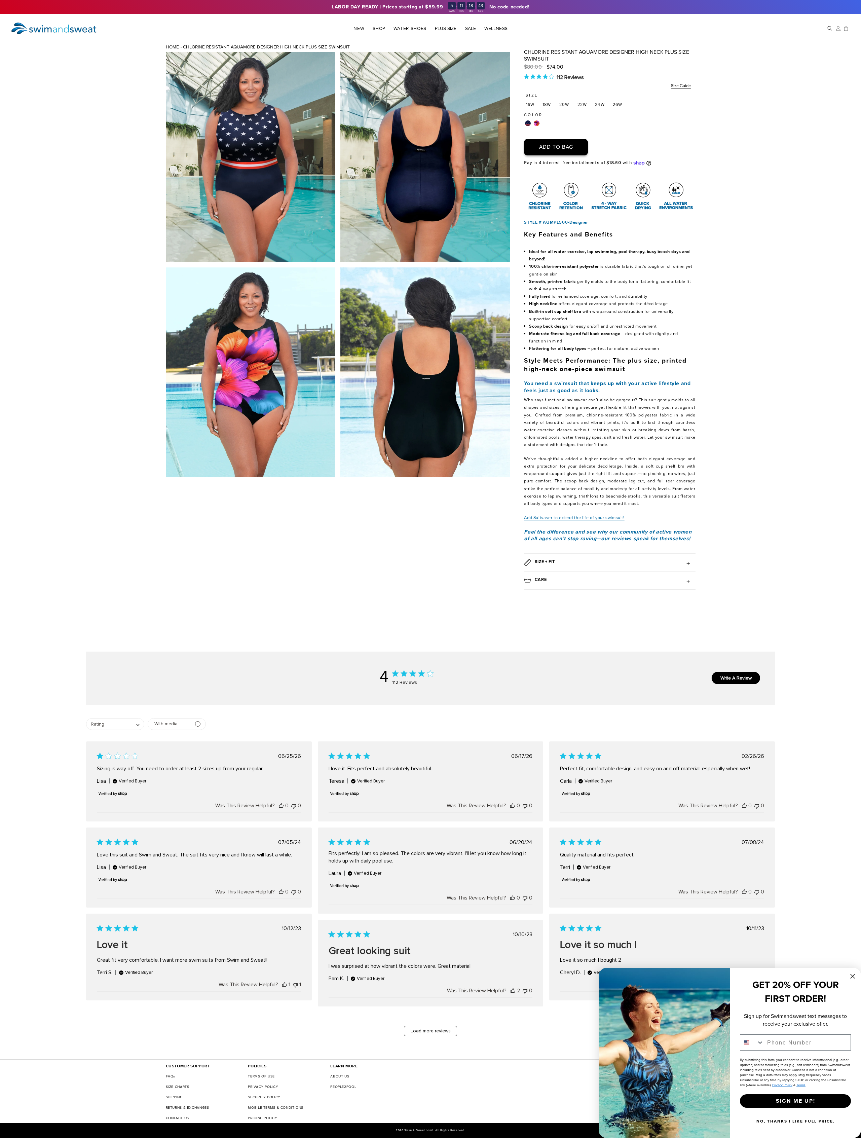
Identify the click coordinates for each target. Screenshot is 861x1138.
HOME (172, 46)
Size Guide (681, 85)
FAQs (171, 1076)
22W (582, 104)
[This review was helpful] (281, 805)
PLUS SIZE (446, 29)
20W (564, 104)
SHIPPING (174, 1097)
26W (617, 104)
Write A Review (736, 678)
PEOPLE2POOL (343, 1086)
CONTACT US (177, 1118)
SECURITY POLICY (264, 1097)
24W (599, 104)
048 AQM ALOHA (536, 123)
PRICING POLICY (262, 1118)
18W (546, 104)
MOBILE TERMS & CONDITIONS (275, 1107)
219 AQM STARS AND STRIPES (528, 123)
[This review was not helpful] (293, 805)
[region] (430, 7)
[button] (379, 28)
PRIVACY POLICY (263, 1086)
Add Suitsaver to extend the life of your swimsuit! (574, 517)
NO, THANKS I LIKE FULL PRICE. (795, 1121)
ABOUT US (339, 1076)
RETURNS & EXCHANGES (187, 1107)
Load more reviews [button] (431, 1031)
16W (530, 104)
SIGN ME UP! (795, 1101)
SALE (470, 29)
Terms (801, 1085)
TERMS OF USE (261, 1076)
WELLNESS (495, 29)
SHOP (379, 29)
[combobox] (752, 1042)
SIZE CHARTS (177, 1086)
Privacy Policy (782, 1085)
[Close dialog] (853, 976)
